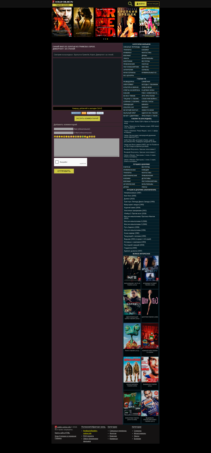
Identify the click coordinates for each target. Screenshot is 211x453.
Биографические (130, 175)
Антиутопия (128, 70)
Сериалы (145, 70)
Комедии (145, 47)
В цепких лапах (148, 90)
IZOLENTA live (128, 107)
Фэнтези (145, 64)
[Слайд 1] (103, 38)
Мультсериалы (129, 72)
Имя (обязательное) (82, 129)
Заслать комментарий (87, 118)
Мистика (145, 67)
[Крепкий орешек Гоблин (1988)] (127, 22)
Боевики (145, 50)
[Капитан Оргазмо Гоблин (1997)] (149, 22)
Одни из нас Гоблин (150, 113)
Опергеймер (128, 84)
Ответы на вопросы (131, 90)
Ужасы (126, 58)
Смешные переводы (131, 47)
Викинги (145, 104)
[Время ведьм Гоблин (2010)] (62, 22)
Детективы (146, 178)
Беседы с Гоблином (150, 84)
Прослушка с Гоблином (150, 116)
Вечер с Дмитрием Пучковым (132, 116)
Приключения (129, 64)
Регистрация (152, 4)
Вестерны (146, 61)
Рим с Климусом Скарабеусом (150, 93)
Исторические (129, 184)
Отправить (64, 171)
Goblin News (147, 87)
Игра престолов (148, 96)
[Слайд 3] (107, 38)
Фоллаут (145, 107)
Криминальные (129, 170)
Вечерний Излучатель (132, 110)
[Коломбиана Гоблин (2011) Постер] (84, 22)
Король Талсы (147, 101)
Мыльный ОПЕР (129, 113)
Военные (127, 55)
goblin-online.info (64, 427)
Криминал (127, 53)
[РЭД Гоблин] (105, 22)
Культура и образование (132, 87)
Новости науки (148, 110)
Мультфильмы (147, 58)
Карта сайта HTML (62, 433)
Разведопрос (128, 81)
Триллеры (127, 50)
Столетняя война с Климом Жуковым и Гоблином (150, 99)
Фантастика (146, 53)
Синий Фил (146, 81)
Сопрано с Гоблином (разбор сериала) (132, 101)
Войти (142, 4)
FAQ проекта (88, 436)
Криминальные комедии (150, 72)
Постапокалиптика (131, 67)
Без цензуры (128, 75)
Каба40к (126, 93)
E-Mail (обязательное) (83, 133)
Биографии (127, 61)
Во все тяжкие (129, 96)
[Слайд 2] (105, 38)
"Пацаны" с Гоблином (132, 99)
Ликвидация (128, 104)
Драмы (144, 55)
